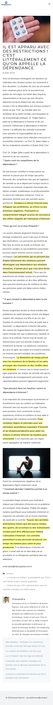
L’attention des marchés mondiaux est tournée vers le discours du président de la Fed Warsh (25, 665)
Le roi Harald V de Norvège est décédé (24, 656)
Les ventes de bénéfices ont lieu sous (23, 651)
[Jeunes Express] (6, 4)
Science (9, 573)
